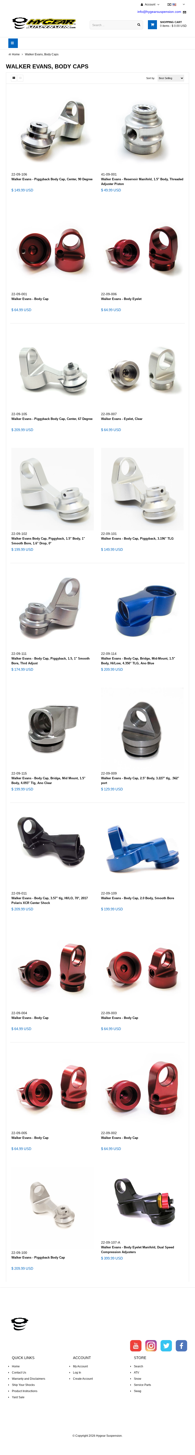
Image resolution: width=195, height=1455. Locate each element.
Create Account (83, 1378)
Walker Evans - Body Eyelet (121, 299)
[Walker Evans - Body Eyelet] (142, 249)
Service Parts (142, 1385)
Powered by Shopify (98, 1442)
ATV (136, 1372)
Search (138, 1366)
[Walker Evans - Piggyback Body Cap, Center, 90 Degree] (52, 130)
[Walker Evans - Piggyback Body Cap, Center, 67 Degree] (52, 369)
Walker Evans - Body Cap (30, 299)
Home (16, 1366)
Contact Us (19, 1372)
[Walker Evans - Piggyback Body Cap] (52, 1208)
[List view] (20, 78)
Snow (137, 1378)
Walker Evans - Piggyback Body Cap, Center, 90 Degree (52, 179)
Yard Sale (18, 1397)
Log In (77, 1372)
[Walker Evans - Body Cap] (52, 249)
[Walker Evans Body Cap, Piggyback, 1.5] (52, 489)
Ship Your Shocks (23, 1385)
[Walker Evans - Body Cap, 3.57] (52, 849)
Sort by (150, 78)
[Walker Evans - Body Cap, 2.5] (142, 729)
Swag (137, 1391)
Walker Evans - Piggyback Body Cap (38, 1257)
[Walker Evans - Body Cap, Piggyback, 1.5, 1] (52, 609)
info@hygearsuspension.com (159, 12)
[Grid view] (14, 78)
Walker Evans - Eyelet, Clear (121, 419)
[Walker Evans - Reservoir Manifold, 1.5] (142, 130)
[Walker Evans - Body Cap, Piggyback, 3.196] (142, 489)
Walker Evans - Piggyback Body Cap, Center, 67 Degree (52, 419)
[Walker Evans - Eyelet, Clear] (142, 369)
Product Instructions (24, 1391)
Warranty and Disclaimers (28, 1378)
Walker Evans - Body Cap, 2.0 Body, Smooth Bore (137, 898)
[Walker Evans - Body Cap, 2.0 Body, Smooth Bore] (142, 849)
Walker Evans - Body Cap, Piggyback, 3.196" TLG (137, 538)
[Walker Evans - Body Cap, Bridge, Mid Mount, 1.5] (52, 729)
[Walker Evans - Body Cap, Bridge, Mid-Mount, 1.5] (142, 609)
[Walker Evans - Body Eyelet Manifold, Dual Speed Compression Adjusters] (142, 1203)
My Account (80, 1366)
